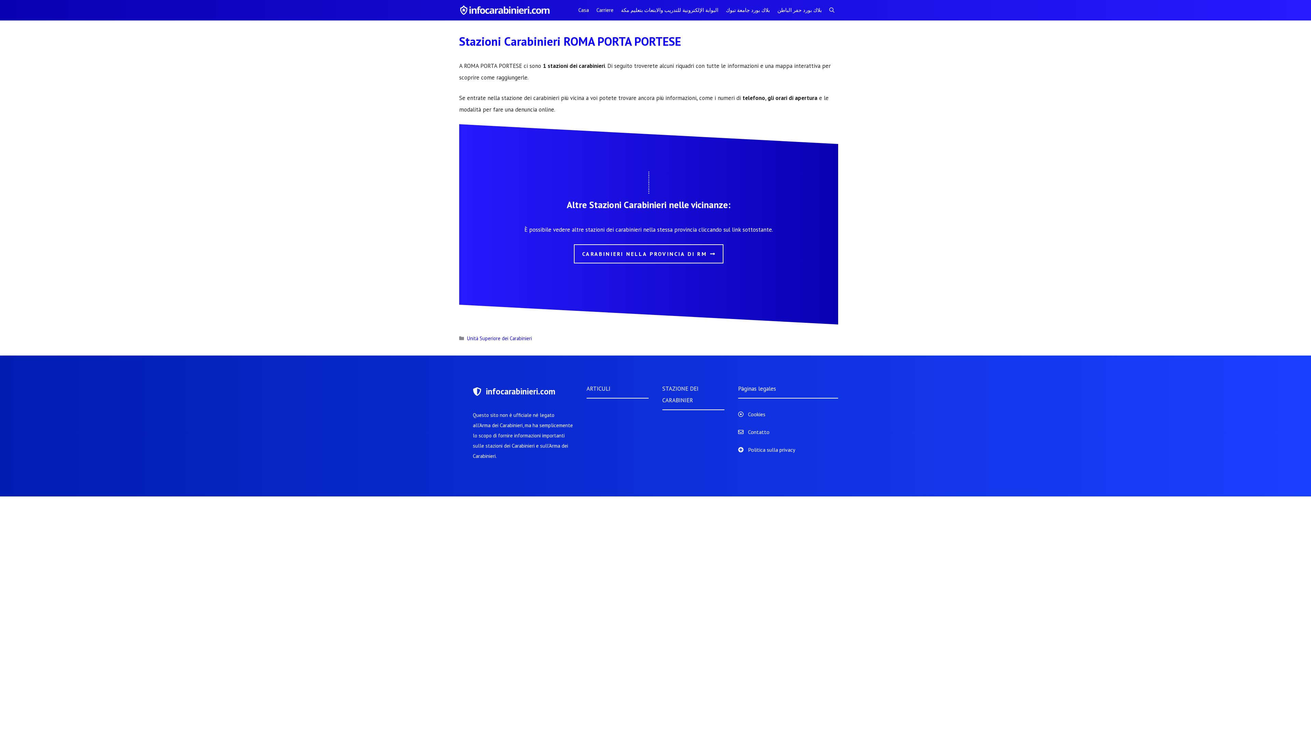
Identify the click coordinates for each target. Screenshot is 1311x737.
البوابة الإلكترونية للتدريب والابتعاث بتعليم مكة (669, 10)
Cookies (756, 414)
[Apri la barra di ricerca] (832, 10)
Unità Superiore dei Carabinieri (499, 338)
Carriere (605, 10)
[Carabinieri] (506, 10)
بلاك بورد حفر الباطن (799, 10)
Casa (583, 10)
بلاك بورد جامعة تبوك (748, 10)
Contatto (759, 432)
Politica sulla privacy (771, 449)
